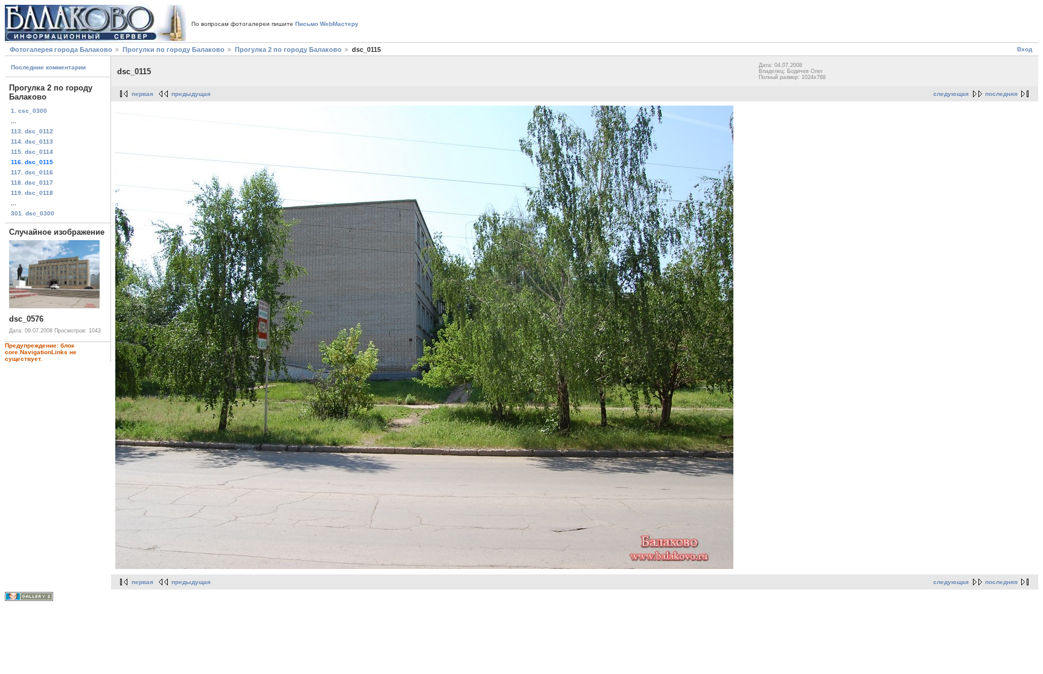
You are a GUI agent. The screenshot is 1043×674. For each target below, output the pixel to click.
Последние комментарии (48, 67)
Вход (1024, 49)
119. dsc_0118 (32, 192)
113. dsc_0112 (32, 131)
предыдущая (191, 94)
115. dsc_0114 (32, 151)
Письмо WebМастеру (327, 24)
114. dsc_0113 (32, 141)
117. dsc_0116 (32, 172)
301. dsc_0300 (32, 213)
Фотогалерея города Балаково (61, 49)
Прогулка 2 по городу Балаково (288, 49)
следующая (951, 94)
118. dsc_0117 (32, 182)
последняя (1001, 94)
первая (142, 94)
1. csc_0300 (29, 110)
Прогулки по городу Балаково (174, 49)
